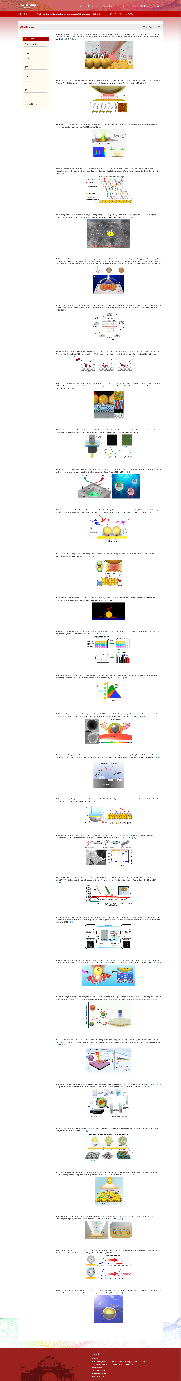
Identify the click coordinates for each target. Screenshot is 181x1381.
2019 (27, 81)
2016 (26, 95)
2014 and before (31, 104)
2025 (27, 53)
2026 (27, 49)
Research (92, 6)
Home (79, 6)
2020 (27, 76)
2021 (26, 72)
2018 (27, 86)
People (122, 6)
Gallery (144, 6)
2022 (27, 67)
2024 (27, 58)
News (133, 6)
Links (156, 6)
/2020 (159, 27)
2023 (27, 63)
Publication (107, 6)
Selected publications (33, 44)
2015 (27, 99)
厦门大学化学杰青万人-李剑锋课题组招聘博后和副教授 (117, 14)
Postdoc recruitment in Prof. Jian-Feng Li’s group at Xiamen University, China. (50, 14)
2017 (26, 90)
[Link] (74, 39)
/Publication (152, 27)
